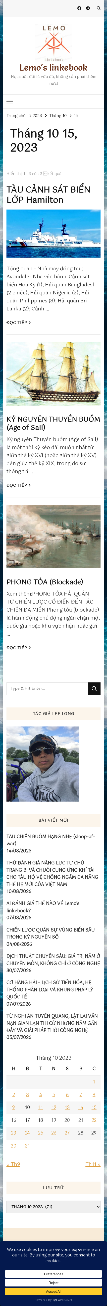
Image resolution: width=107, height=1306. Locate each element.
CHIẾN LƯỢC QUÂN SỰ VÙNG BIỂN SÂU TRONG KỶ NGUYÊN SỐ (50, 934)
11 (40, 1107)
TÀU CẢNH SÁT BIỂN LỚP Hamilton (48, 195)
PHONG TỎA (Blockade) (44, 582)
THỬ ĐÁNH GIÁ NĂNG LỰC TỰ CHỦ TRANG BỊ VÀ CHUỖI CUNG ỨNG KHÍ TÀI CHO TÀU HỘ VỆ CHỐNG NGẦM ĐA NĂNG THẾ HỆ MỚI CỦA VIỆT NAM (52, 874)
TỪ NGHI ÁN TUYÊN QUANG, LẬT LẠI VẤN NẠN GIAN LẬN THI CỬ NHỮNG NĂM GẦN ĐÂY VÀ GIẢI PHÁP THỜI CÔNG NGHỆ (52, 1023)
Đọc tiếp (16, 323)
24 (27, 1133)
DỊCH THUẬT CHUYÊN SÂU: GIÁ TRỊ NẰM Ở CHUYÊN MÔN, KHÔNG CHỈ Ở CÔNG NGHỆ (53, 960)
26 (53, 1133)
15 (94, 1107)
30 (13, 1146)
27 (67, 1133)
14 (80, 1107)
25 (40, 1133)
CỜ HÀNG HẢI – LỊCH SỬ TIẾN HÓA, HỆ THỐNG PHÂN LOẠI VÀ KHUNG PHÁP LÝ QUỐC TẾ (49, 990)
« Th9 (13, 1165)
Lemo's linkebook (53, 67)
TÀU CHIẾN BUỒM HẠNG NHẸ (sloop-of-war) (50, 840)
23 (13, 1133)
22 (94, 1120)
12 (54, 1107)
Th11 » (93, 1165)
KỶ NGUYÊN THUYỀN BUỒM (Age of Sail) (53, 424)
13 (67, 1107)
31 (27, 1146)
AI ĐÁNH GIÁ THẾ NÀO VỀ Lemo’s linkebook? (42, 907)
